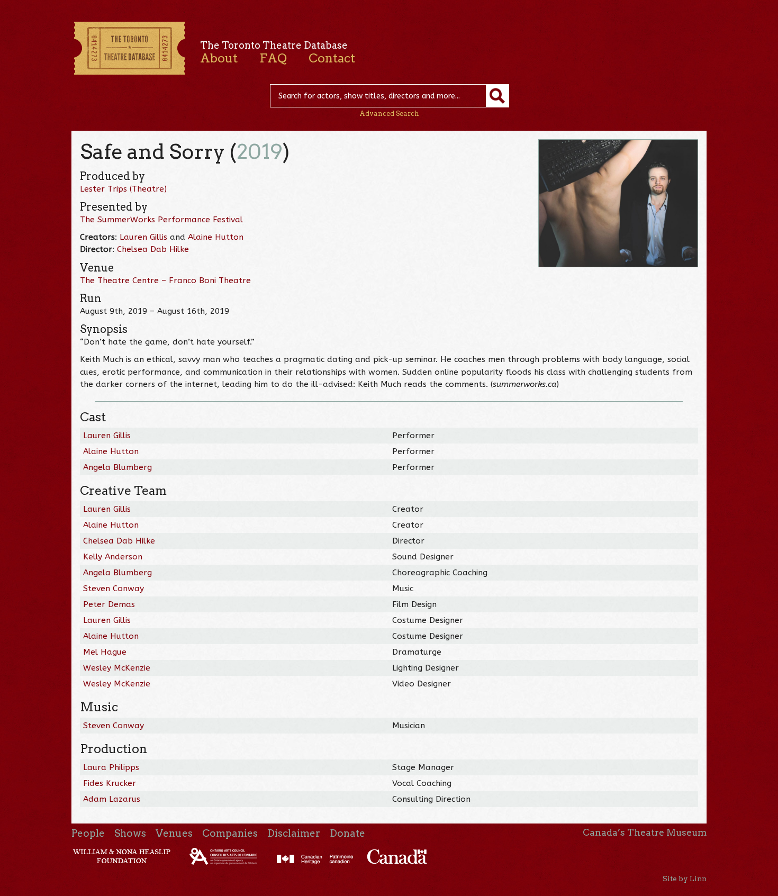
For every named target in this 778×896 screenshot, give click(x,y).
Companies (230, 833)
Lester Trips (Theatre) (123, 189)
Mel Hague (104, 652)
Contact (332, 58)
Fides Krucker (109, 783)
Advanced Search (389, 113)
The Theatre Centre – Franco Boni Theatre (165, 280)
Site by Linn (685, 878)
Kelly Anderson (112, 557)
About (219, 58)
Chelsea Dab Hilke (153, 249)
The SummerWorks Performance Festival (161, 219)
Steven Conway (113, 588)
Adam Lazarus (111, 799)
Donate (347, 833)
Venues (174, 833)
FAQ (273, 58)
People (88, 833)
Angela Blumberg (117, 467)
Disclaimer (293, 833)
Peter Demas (109, 604)
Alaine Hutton (215, 237)
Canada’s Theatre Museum (645, 832)
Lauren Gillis (143, 237)
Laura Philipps (111, 767)
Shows (130, 833)
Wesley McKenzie (116, 668)
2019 (260, 151)
